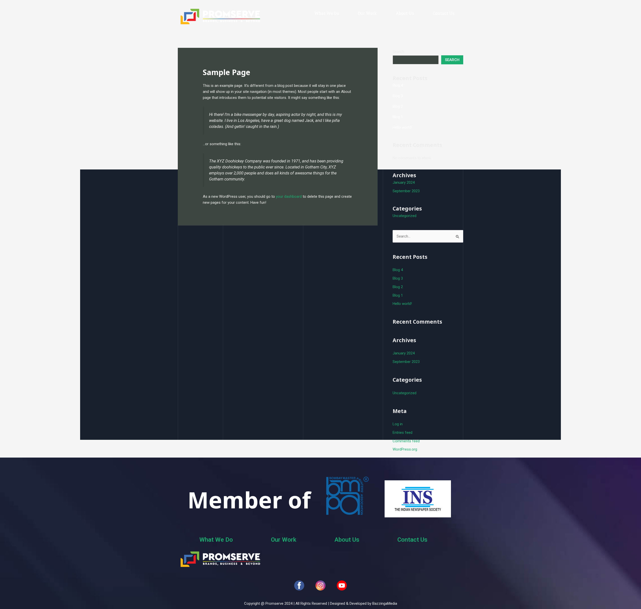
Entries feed (402, 432)
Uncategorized (404, 216)
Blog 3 (398, 96)
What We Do (326, 13)
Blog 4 (398, 85)
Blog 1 (398, 117)
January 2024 (404, 182)
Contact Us (443, 13)
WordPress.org (405, 449)
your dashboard (289, 196)
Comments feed (406, 441)
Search (398, 51)
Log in (398, 424)
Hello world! (402, 127)
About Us (405, 13)
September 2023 (406, 191)
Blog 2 (398, 106)
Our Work (367, 13)
